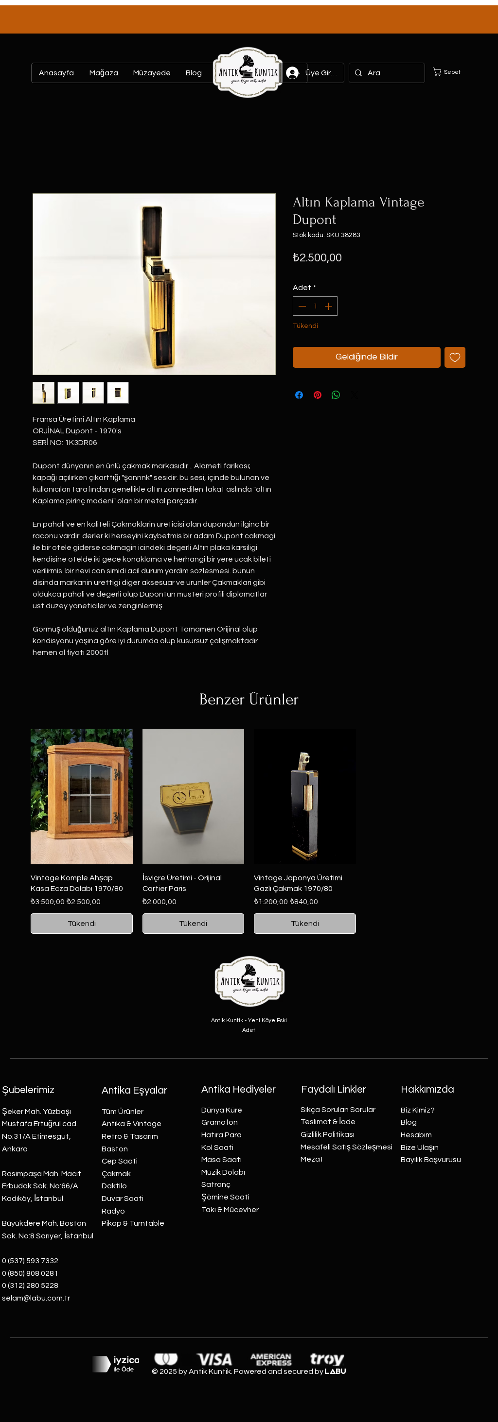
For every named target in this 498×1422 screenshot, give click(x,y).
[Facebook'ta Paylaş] (299, 395)
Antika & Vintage (131, 1124)
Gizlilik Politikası (328, 1134)
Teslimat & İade (328, 1122)
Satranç (216, 1184)
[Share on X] (354, 395)
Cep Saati (120, 1161)
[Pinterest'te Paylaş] (317, 395)
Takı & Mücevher (230, 1210)
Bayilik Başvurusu (431, 1160)
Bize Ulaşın (420, 1147)
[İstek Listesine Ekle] (455, 357)
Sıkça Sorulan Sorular (338, 1110)
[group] (249, 831)
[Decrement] (301, 306)
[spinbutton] (315, 306)
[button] (452, 72)
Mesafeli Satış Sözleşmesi (346, 1147)
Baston (115, 1149)
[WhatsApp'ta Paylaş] (336, 395)
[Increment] (329, 306)
